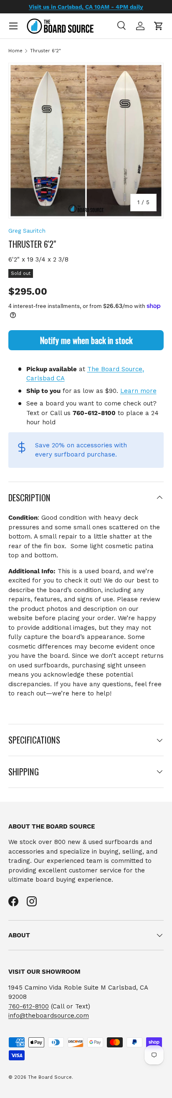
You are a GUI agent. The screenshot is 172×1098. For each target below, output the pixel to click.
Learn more (138, 391)
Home (15, 51)
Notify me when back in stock (86, 340)
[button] (158, 26)
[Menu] (13, 26)
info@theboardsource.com (48, 1015)
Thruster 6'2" (45, 51)
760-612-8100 (28, 1006)
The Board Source (50, 1077)
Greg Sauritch (27, 231)
